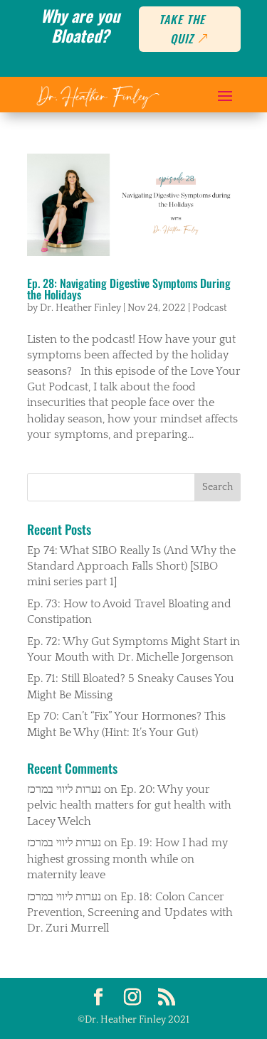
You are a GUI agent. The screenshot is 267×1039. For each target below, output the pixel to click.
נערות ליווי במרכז (64, 789)
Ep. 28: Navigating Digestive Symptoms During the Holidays (129, 289)
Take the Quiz (182, 29)
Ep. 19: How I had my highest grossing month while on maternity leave (127, 858)
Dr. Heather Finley (80, 308)
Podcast (209, 308)
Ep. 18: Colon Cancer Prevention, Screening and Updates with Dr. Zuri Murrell (130, 912)
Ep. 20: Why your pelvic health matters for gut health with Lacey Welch (129, 805)
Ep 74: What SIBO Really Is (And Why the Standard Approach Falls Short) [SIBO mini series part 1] (131, 566)
